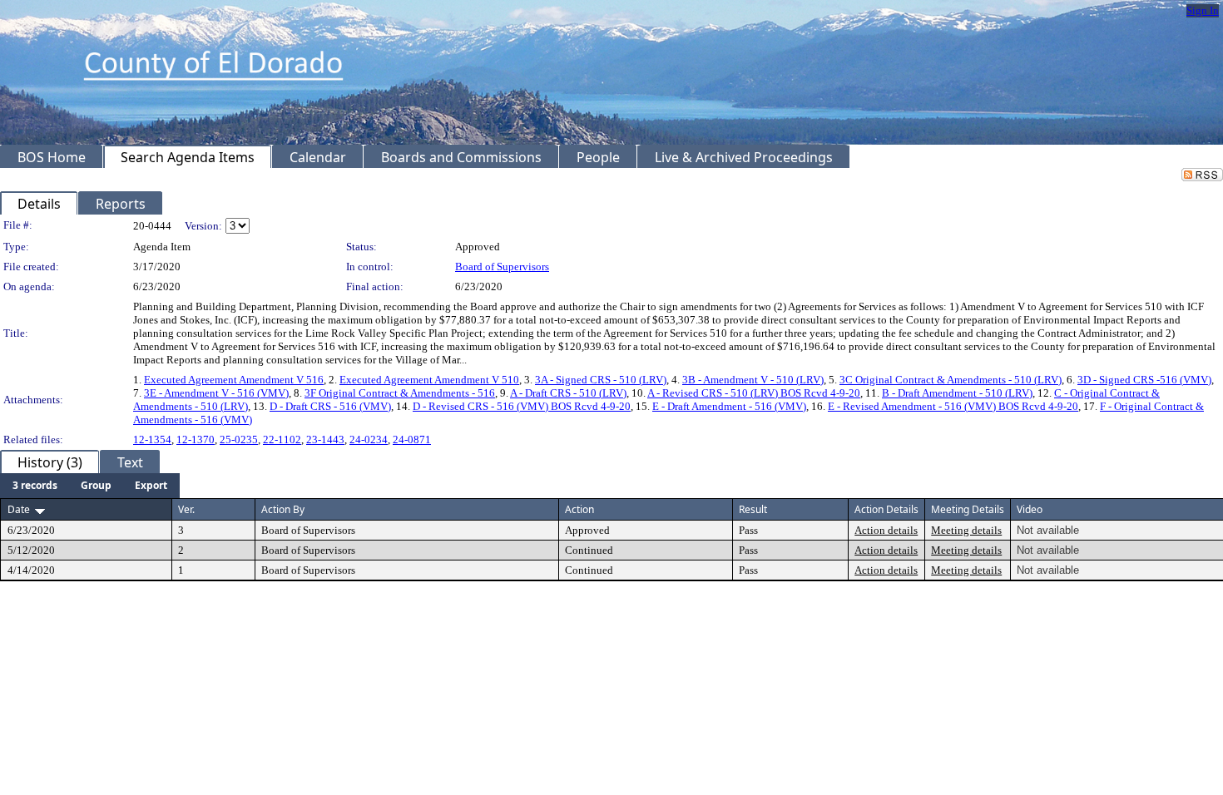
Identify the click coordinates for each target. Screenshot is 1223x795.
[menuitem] (35, 485)
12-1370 (195, 439)
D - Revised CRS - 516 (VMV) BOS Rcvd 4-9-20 (522, 406)
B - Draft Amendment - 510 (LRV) (957, 393)
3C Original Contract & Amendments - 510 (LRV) (950, 379)
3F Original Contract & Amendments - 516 (400, 393)
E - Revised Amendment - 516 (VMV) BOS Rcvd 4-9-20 (953, 406)
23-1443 (325, 439)
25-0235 (239, 439)
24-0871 (412, 439)
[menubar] (90, 485)
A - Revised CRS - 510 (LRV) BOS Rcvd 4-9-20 (753, 393)
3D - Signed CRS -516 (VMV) (1144, 379)
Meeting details (966, 530)
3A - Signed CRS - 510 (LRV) (600, 379)
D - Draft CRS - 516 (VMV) (330, 406)
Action (579, 509)
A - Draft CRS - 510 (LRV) (568, 393)
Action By (283, 509)
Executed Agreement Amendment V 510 (429, 379)
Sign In (1202, 10)
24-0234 (368, 439)
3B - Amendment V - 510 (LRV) (753, 379)
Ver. (186, 509)
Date (18, 509)
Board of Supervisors (502, 266)
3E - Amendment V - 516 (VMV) (216, 393)
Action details (886, 530)
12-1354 (152, 439)
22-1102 (282, 439)
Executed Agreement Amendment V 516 (234, 379)
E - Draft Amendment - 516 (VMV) (729, 406)
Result (753, 509)
